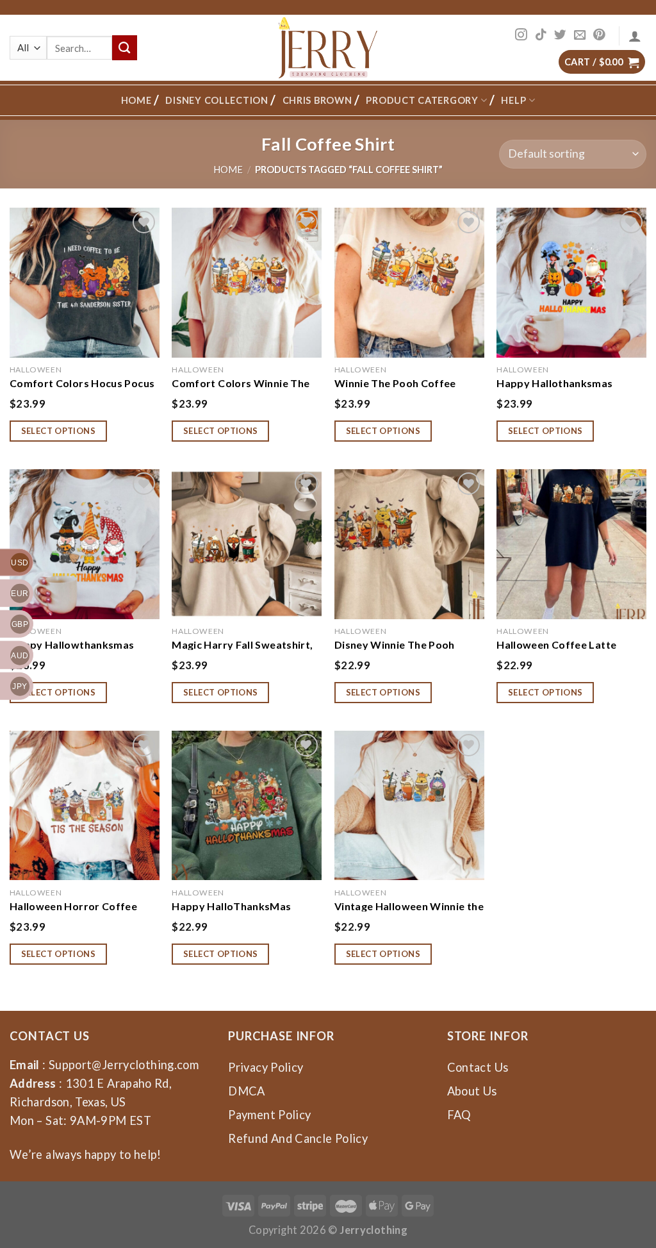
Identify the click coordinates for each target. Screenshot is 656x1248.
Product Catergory (422, 100)
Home (136, 100)
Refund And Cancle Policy (298, 1138)
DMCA (246, 1091)
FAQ (459, 1115)
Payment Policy (269, 1115)
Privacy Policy (265, 1067)
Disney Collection (216, 100)
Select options (58, 431)
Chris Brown (317, 100)
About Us (472, 1091)
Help (513, 100)
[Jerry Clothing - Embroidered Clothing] (328, 48)
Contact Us (478, 1067)
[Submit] (124, 47)
